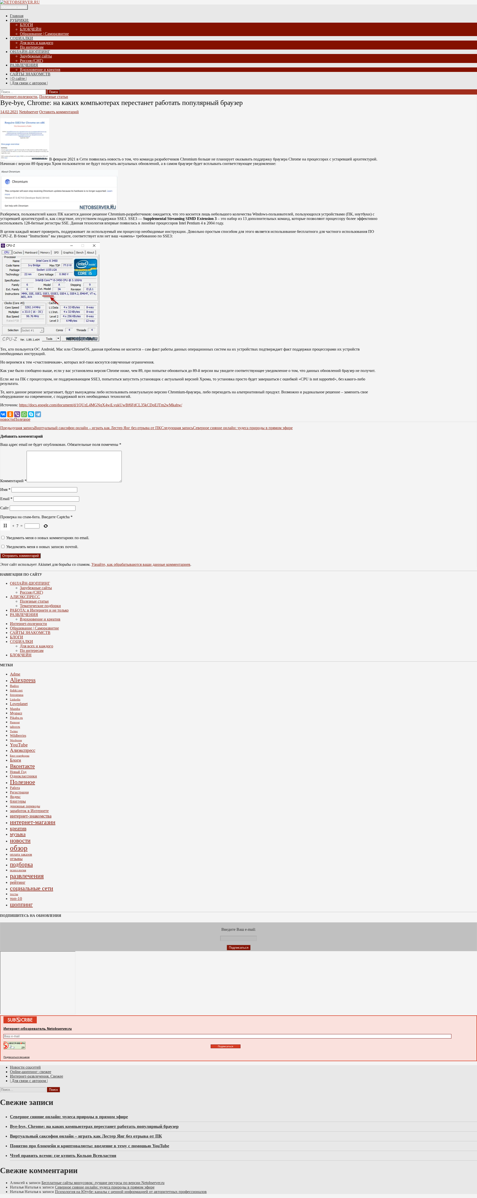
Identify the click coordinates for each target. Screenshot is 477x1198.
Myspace (16, 713)
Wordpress (16, 740)
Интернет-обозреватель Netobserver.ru (37, 1029)
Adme (15, 674)
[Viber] (17, 414)
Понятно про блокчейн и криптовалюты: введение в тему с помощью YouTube (89, 1145)
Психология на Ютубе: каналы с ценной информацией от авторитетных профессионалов (131, 1192)
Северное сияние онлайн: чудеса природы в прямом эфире (227, 428)
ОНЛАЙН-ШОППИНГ (30, 52)
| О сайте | (18, 78)
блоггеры (18, 801)
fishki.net (16, 690)
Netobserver (28, 112)
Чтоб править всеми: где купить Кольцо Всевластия (63, 1155)
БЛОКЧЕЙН (30, 29)
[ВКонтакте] (3, 414)
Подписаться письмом (16, 1057)
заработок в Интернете (29, 810)
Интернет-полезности (18, 97)
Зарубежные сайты (36, 56)
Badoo (14, 686)
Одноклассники (23, 776)
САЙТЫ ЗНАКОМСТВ (30, 74)
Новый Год (18, 772)
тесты (14, 894)
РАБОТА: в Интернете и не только (39, 610)
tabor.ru (15, 727)
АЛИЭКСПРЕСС (25, 597)
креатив (18, 828)
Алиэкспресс (22, 750)
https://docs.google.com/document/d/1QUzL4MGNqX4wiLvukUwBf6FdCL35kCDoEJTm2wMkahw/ (100, 405)
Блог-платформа (19, 755)
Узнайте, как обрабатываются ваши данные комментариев (140, 564)
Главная (16, 16)
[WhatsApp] (24, 414)
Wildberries (18, 735)
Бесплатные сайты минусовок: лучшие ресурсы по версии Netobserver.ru (102, 1183)
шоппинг (21, 904)
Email (6, 499)
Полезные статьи (53, 97)
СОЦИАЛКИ (21, 38)
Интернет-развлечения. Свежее (36, 1076)
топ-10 (16, 898)
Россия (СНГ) (31, 60)
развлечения (27, 876)
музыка (18, 834)
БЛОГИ (26, 25)
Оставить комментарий (59, 112)
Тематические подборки (40, 606)
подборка (21, 864)
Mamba (15, 709)
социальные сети (31, 888)
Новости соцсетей (25, 1067)
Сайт (4, 508)
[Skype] (31, 414)
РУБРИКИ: (19, 20)
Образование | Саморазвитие (44, 34)
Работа (15, 788)
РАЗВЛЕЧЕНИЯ (24, 65)
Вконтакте (22, 766)
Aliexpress (23, 680)
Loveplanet (19, 703)
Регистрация (19, 792)
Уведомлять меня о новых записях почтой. (42, 547)
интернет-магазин (32, 822)
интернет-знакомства (30, 816)
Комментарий (13, 481)
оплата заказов (21, 854)
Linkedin (15, 699)
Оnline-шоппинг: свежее (30, 1072)
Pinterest (15, 722)
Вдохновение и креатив (40, 69)
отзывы (16, 859)
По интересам (31, 47)
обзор (19, 848)
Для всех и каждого (36, 43)
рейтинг (17, 882)
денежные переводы (25, 806)
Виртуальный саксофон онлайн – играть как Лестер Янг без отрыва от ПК (80, 428)
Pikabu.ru (16, 718)
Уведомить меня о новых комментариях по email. (47, 538)
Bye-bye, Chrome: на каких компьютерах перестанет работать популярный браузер (94, 1126)
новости (7, 419)
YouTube (19, 744)
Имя (5, 489)
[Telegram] (38, 414)
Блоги (15, 760)
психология (18, 870)
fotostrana (16, 695)
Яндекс (15, 797)
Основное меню (14, 7)
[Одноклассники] (10, 414)
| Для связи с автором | (29, 83)
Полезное (22, 419)
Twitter (14, 731)
